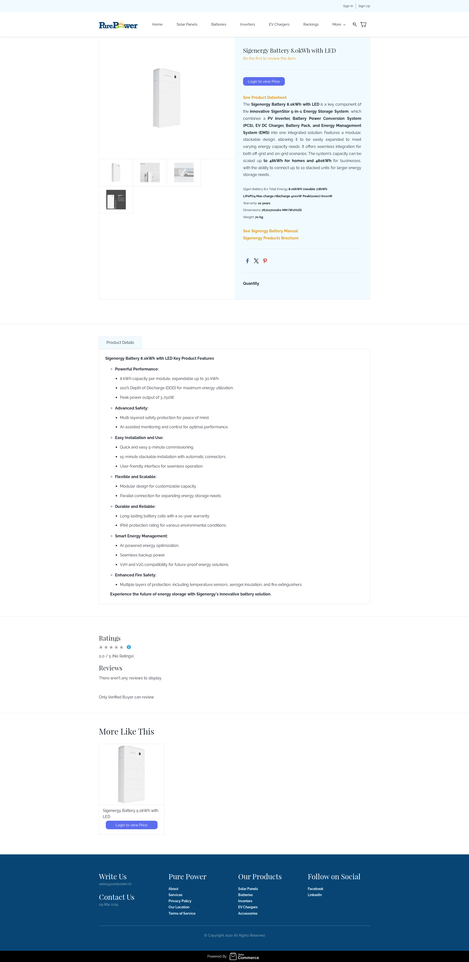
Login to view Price (264, 81)
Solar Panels (248, 889)
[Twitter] (256, 261)
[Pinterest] (265, 261)
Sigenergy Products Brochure (271, 238)
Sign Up (364, 6)
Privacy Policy (180, 901)
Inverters (245, 901)
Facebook (315, 889)
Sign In (348, 6)
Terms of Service (182, 913)
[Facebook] (247, 261)
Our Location (179, 907)
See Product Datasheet (265, 97)
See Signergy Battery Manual (270, 231)
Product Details (120, 342)
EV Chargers (248, 907)
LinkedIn (315, 895)
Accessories (247, 913)
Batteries (245, 895)
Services (175, 895)
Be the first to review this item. (269, 58)
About (173, 889)
